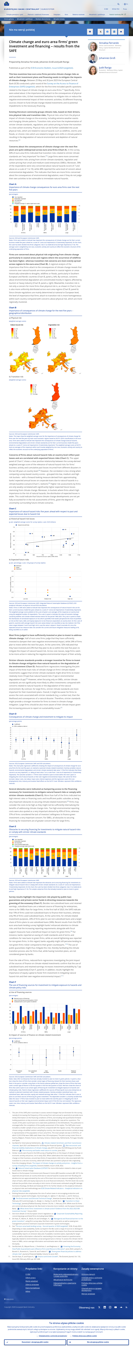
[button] (122, 4)
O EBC (106, 9)
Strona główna (9, 19)
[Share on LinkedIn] (114, 32)
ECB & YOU (115, 9)
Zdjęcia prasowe (32, 1285)
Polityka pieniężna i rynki (15, 14)
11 (62, 976)
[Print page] (90, 32)
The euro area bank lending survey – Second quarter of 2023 (38, 1226)
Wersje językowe (88, 1294)
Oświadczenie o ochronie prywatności (53, 1336)
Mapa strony (10, 1299)
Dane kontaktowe (33, 1288)
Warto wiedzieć (32, 1281)
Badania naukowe (78, 14)
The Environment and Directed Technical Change (34, 1198)
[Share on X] (100, 32)
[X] (99, 1307)
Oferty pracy (31, 1278)
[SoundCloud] (121, 1307)
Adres (28, 1291)
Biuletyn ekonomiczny (43, 19)
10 (66, 944)
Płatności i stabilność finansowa (38, 14)
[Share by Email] (121, 32)
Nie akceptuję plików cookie (98, 1342)
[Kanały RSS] (126, 1307)
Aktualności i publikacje (97, 14)
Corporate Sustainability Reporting (69, 1214)
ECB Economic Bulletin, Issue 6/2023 (47, 68)
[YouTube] (115, 1307)
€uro (66, 14)
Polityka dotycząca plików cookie (84, 1336)
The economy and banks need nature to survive (39, 1150)
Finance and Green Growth (48, 1257)
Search (118, 4)
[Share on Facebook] (107, 32)
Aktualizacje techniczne (62, 1280)
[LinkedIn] (104, 1307)
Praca (125, 9)
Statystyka (57, 14)
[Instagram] (110, 1307)
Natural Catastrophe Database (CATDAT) (33, 1168)
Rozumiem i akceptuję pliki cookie (35, 1342)
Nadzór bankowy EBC (116, 14)
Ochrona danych (88, 1274)
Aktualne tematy (59, 19)
